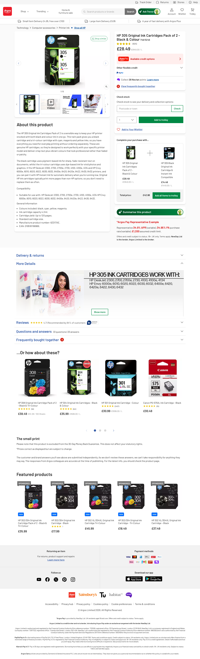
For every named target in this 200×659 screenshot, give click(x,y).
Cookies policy (100, 604)
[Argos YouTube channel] (38, 579)
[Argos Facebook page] (47, 579)
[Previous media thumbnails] (17, 104)
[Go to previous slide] (18, 63)
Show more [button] (100, 312)
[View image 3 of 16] (71, 104)
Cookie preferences (121, 604)
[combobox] (103, 11)
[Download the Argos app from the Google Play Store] (153, 580)
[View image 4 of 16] (92, 104)
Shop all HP (80, 27)
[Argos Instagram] (72, 579)
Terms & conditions (145, 604)
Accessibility (51, 604)
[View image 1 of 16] (29, 104)
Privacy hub (67, 604)
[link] (150, 85)
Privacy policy (83, 604)
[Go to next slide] (105, 63)
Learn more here (56, 559)
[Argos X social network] (55, 579)
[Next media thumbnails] (107, 104)
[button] (98, 38)
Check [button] (177, 108)
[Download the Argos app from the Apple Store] (134, 580)
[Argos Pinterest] (64, 579)
